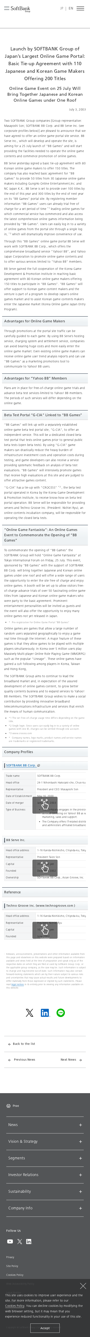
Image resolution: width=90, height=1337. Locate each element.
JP (61, 8)
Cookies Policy (14, 1275)
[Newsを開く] (81, 1125)
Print (16, 1105)
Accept (45, 1328)
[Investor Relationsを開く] (81, 1175)
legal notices (18, 984)
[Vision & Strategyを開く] (81, 1142)
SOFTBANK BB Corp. (21, 765)
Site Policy (12, 1266)
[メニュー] (80, 8)
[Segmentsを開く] (81, 1158)
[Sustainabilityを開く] (81, 1192)
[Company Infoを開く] (81, 1208)
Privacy (10, 1257)
